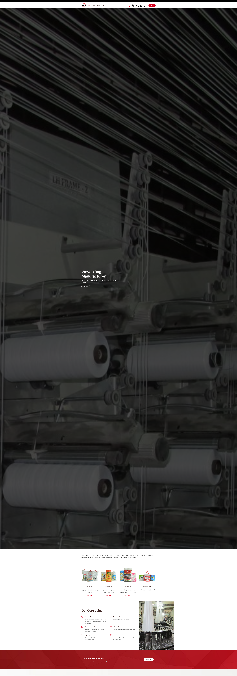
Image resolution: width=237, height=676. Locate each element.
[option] (118, 278)
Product (99, 5)
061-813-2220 (138, 6)
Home (89, 5)
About (94, 5)
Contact (105, 5)
